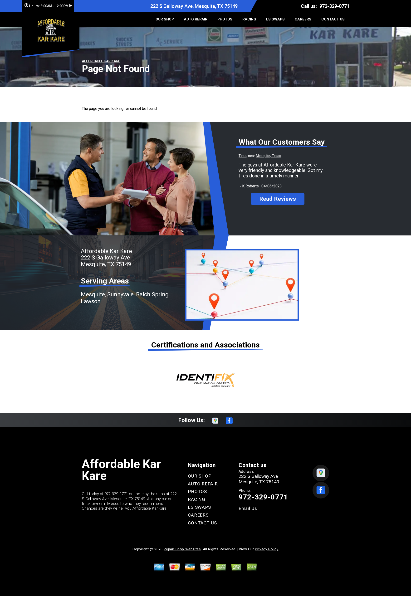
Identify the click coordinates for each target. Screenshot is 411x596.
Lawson (91, 301)
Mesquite (93, 294)
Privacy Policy (266, 549)
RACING (249, 19)
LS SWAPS (275, 19)
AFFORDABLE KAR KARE (101, 61)
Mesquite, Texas (268, 156)
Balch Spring (152, 294)
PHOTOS (224, 19)
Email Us (248, 508)
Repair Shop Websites (182, 549)
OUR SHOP (165, 19)
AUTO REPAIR (195, 19)
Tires (242, 156)
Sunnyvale (120, 294)
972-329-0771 (334, 6)
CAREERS (303, 19)
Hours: (48, 6)
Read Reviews (277, 198)
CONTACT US (333, 19)
